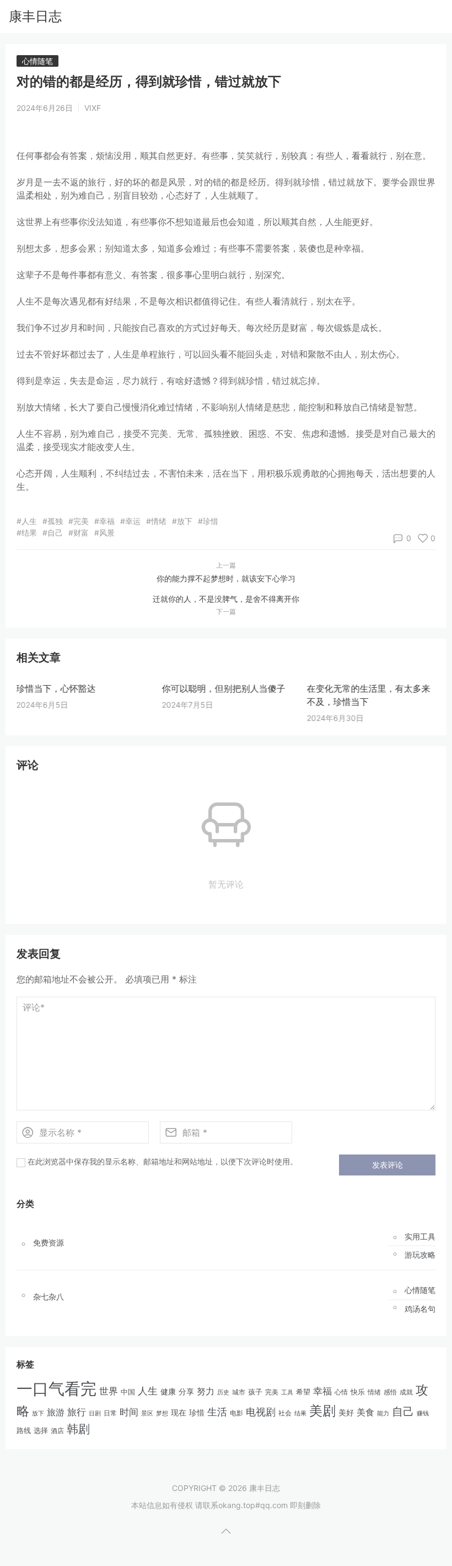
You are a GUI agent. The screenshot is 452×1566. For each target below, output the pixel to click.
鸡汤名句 (420, 1309)
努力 (205, 1391)
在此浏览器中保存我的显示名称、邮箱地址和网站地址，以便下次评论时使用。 (163, 1161)
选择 (41, 1430)
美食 (365, 1412)
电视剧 (261, 1412)
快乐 (358, 1391)
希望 (303, 1392)
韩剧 (78, 1429)
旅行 (76, 1412)
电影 (236, 1413)
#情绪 (156, 521)
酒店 (57, 1431)
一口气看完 (56, 1388)
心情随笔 (37, 61)
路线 (24, 1430)
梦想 (162, 1413)
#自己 (52, 532)
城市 (238, 1392)
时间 (129, 1412)
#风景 (104, 532)
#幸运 (130, 521)
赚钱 (423, 1413)
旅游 (55, 1412)
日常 (110, 1413)
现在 (178, 1412)
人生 (148, 1391)
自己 (403, 1411)
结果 (300, 1413)
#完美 (78, 521)
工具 (287, 1392)
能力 (383, 1413)
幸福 (322, 1391)
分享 (186, 1391)
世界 (108, 1391)
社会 (285, 1413)
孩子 (255, 1391)
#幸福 (104, 521)
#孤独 (52, 521)
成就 (406, 1392)
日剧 (95, 1413)
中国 (128, 1392)
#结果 (27, 532)
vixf (92, 108)
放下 (38, 1413)
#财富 (78, 532)
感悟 (390, 1392)
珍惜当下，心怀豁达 (56, 688)
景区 (147, 1413)
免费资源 (48, 1242)
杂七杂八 (48, 1296)
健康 (168, 1391)
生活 (217, 1412)
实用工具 (420, 1236)
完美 (271, 1392)
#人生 (27, 521)
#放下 (182, 521)
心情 (341, 1392)
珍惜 (197, 1412)
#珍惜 (208, 521)
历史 (223, 1392)
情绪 (374, 1392)
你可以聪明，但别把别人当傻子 (223, 688)
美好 (346, 1412)
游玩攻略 (420, 1254)
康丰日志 (35, 16)
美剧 (322, 1411)
